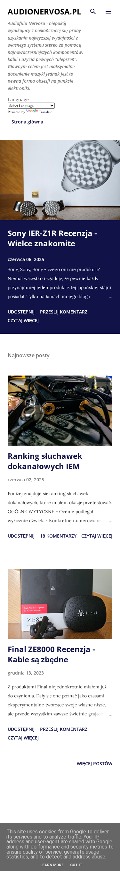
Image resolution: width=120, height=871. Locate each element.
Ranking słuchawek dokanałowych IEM (45, 460)
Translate (45, 111)
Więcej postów (94, 763)
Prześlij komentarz (63, 312)
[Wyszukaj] (93, 11)
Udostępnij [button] (21, 312)
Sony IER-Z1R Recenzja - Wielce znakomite (52, 238)
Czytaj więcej (23, 320)
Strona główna (27, 122)
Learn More (52, 865)
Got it (76, 865)
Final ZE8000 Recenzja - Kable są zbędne (51, 654)
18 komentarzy (58, 536)
